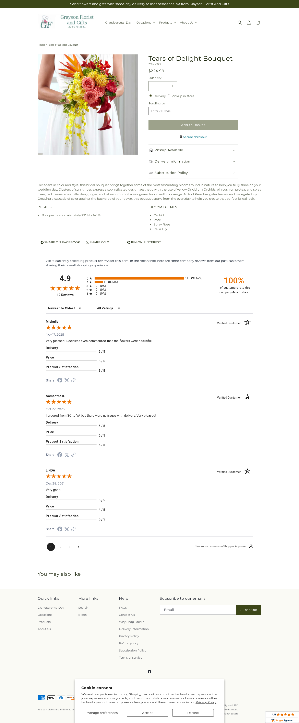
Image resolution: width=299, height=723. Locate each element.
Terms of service (130, 657)
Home (41, 44)
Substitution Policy (132, 650)
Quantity (155, 78)
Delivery (160, 96)
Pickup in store (183, 96)
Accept (147, 713)
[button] (145, 22)
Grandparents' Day (51, 607)
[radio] (149, 278)
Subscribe (248, 610)
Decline (193, 713)
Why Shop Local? (131, 622)
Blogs (82, 615)
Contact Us (127, 615)
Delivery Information (134, 629)
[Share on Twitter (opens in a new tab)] (66, 380)
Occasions (45, 615)
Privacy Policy (206, 702)
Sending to (162, 103)
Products (44, 622)
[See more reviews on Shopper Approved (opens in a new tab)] (73, 380)
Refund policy (129, 643)
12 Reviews (70, 295)
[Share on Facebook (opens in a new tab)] (59, 381)
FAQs (123, 607)
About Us (44, 629)
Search (83, 607)
